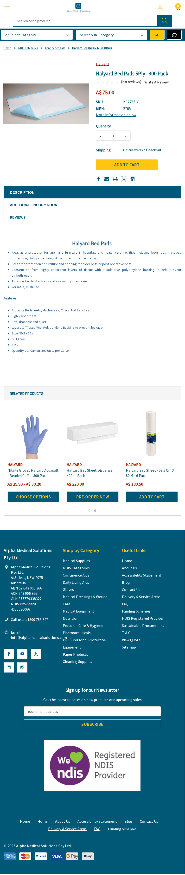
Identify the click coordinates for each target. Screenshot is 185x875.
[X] (123, 179)
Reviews (18, 217)
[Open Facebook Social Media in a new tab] (9, 654)
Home (25, 821)
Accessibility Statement (97, 821)
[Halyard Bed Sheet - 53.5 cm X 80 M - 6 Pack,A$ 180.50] (152, 433)
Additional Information (33, 205)
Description (22, 192)
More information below (116, 114)
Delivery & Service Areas (67, 828)
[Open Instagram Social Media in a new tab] (22, 667)
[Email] (106, 179)
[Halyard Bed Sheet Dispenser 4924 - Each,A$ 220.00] (93, 433)
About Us (62, 821)
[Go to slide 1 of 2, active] (90, 510)
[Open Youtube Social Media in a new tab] (22, 654)
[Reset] (174, 35)
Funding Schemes (122, 829)
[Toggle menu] (7, 7)
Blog (128, 821)
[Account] (160, 7)
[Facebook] (98, 179)
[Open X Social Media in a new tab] (36, 654)
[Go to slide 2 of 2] (95, 510)
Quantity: (103, 126)
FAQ (97, 828)
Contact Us (149, 821)
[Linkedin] (132, 179)
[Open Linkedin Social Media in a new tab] (9, 667)
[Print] (115, 179)
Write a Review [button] (156, 82)
